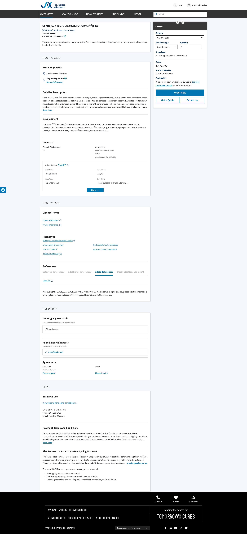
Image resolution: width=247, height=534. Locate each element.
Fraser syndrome (50, 220)
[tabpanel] (95, 282)
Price (158, 62)
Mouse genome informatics (80, 517)
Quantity (184, 42)
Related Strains (199, 5)
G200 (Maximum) (55, 352)
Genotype (160, 52)
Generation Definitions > (104, 150)
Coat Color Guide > (49, 370)
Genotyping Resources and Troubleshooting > (59, 323)
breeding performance (137, 463)
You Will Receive (163, 70)
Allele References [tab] (104, 271)
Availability (161, 78)
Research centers (56, 517)
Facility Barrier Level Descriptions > (55, 346)
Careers (63, 509)
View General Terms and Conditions (59, 402)
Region (159, 33)
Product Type (162, 42)
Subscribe (193, 501)
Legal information (78, 509)
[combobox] (132, 528)
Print (181, 5)
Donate (176, 501)
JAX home (52, 509)
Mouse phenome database (107, 517)
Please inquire (49, 373)
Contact (158, 501)
